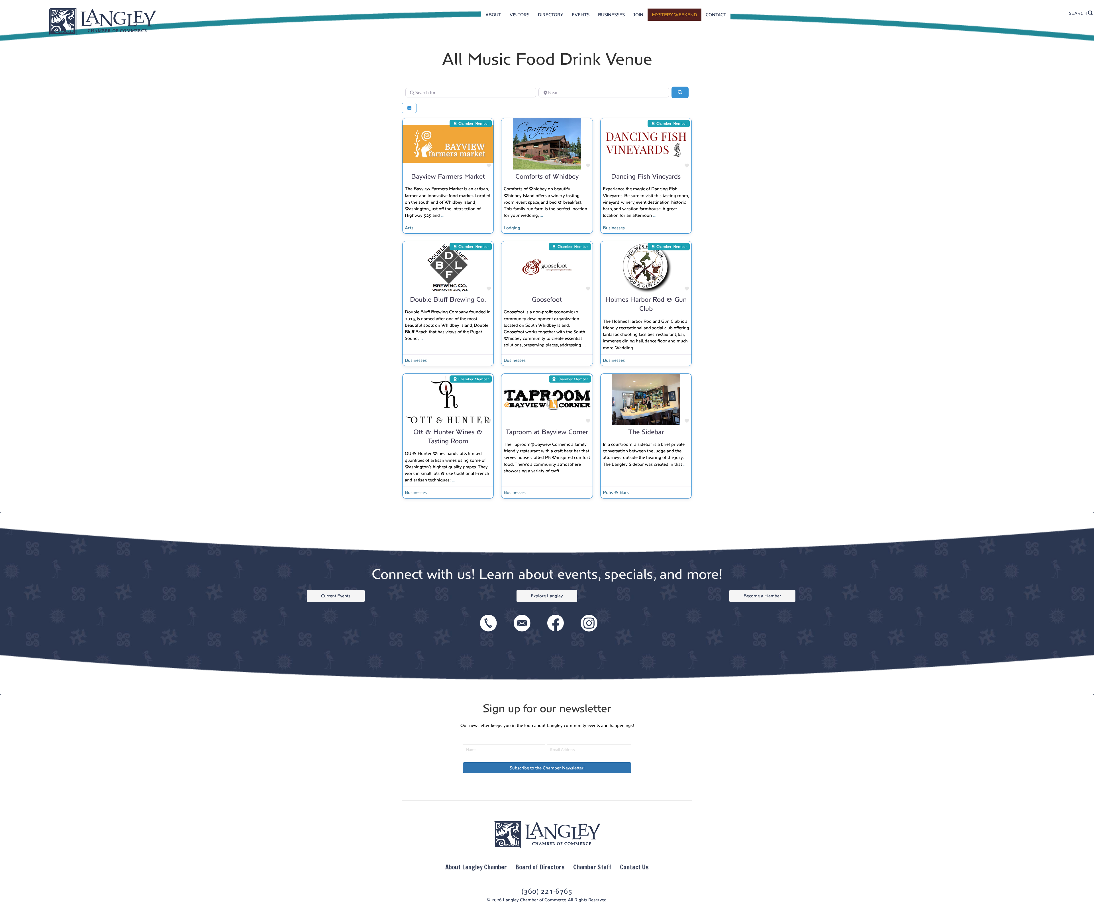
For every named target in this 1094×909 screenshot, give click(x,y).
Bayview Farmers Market (448, 176)
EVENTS (580, 14)
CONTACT (716, 14)
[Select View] (409, 108)
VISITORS (519, 14)
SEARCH (1078, 13)
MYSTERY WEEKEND (674, 14)
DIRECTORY (550, 14)
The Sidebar (646, 432)
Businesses (614, 227)
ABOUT (493, 14)
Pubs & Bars (616, 492)
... (442, 215)
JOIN (638, 14)
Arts (409, 227)
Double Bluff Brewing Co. (448, 299)
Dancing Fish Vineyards (646, 176)
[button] (547, 767)
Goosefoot (547, 299)
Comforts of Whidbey (547, 176)
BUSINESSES (611, 14)
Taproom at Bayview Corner (547, 432)
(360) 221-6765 (547, 891)
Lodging (512, 227)
